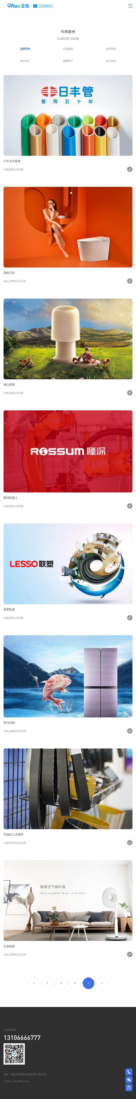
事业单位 (25, 61)
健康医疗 (68, 61)
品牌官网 (25, 49)
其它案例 (111, 61)
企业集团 (68, 49)
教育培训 (111, 49)
